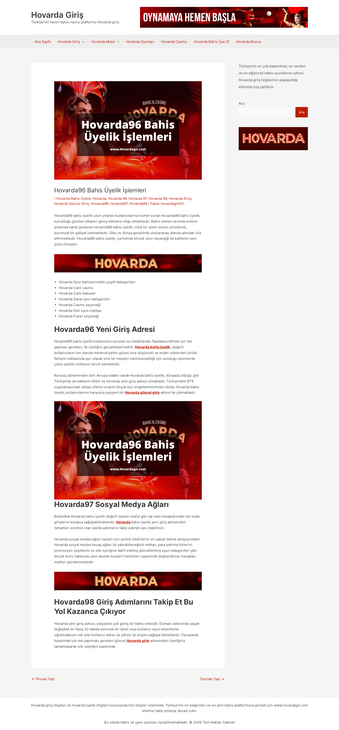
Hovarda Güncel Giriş (71, 203)
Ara (241, 103)
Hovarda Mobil (103, 41)
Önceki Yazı (43, 679)
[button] (82, 42)
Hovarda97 (119, 203)
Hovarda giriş (138, 640)
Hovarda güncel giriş (142, 392)
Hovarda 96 (117, 198)
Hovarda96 (99, 203)
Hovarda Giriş (57, 15)
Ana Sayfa (43, 41)
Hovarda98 (138, 203)
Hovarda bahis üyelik (152, 347)
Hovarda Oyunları (140, 41)
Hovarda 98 (158, 198)
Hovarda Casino (174, 41)
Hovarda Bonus (249, 41)
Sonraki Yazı (212, 679)
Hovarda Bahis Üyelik (73, 198)
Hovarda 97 (137, 198)
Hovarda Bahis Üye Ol (211, 41)
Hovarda (99, 198)
